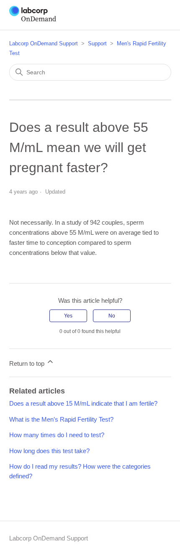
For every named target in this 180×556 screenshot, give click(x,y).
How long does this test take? (49, 450)
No (111, 316)
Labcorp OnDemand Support (43, 43)
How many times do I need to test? (56, 434)
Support (97, 43)
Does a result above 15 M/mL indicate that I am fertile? (83, 403)
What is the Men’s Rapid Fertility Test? (61, 419)
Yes (68, 316)
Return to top (27, 363)
